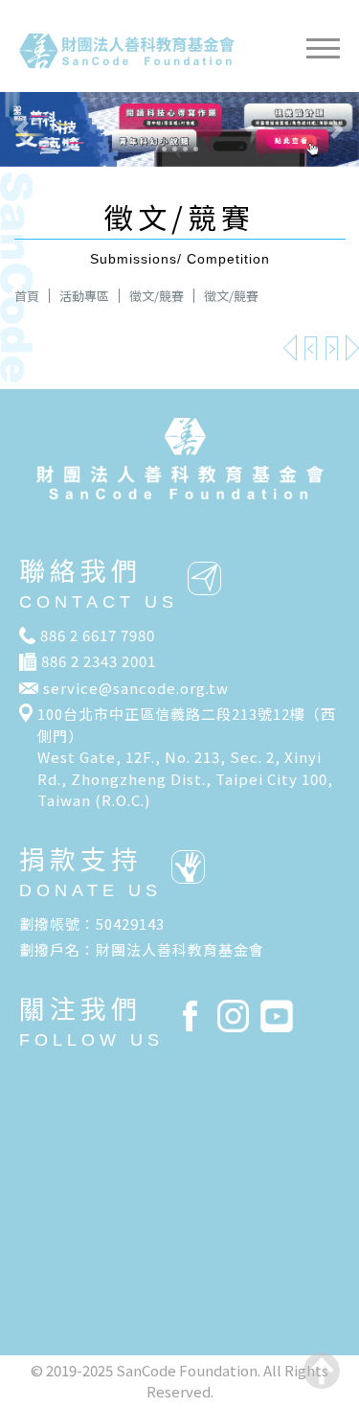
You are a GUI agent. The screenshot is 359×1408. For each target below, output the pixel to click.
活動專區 (84, 296)
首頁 (26, 296)
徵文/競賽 (156, 296)
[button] (27, 129)
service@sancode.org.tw (136, 688)
